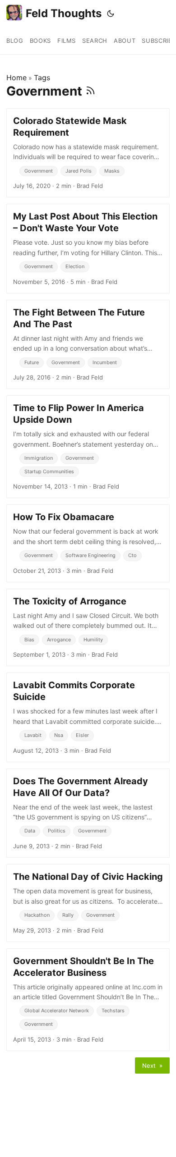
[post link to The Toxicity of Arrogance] (88, 627)
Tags (42, 77)
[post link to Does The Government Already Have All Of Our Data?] (88, 813)
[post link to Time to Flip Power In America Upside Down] (88, 447)
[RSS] (90, 91)
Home (16, 77)
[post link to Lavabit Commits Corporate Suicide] (88, 717)
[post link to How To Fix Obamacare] (88, 543)
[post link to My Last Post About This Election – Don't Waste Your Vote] (88, 248)
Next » (152, 1065)
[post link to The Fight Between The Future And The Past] (88, 344)
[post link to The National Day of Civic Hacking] (88, 902)
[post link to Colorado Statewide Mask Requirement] (88, 153)
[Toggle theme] (110, 13)
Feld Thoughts (64, 13)
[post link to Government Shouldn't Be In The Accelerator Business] (88, 1000)
